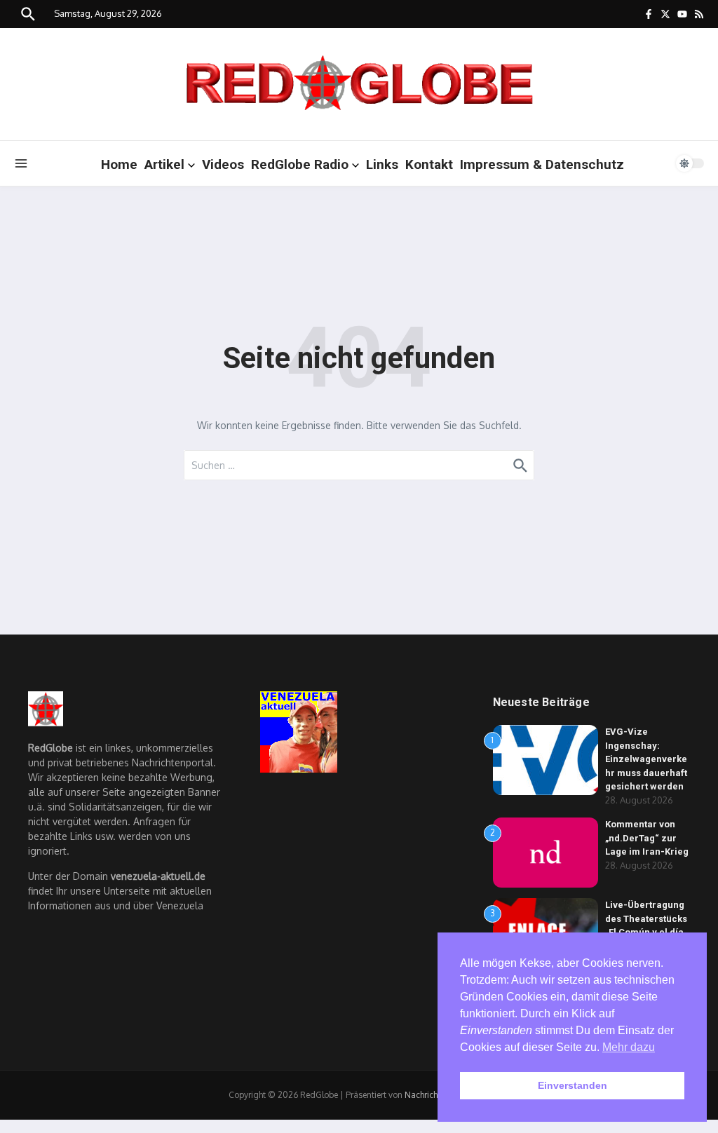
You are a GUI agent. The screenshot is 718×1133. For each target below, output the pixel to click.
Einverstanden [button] (572, 1085)
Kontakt (429, 164)
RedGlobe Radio (299, 164)
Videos (223, 164)
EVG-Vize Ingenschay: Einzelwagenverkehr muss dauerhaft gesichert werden (646, 759)
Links (382, 164)
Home (119, 164)
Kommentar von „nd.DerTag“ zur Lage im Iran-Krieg (647, 838)
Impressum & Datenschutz (542, 164)
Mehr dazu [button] (628, 1047)
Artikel (164, 164)
